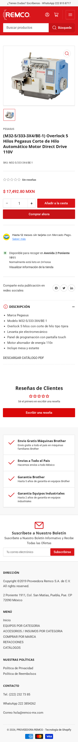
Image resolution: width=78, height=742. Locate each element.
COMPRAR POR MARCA (19, 637)
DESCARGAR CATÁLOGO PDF (23, 358)
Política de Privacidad (18, 668)
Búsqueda (65, 28)
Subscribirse (62, 552)
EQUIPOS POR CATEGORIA (21, 626)
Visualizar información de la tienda (31, 267)
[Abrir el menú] (70, 14)
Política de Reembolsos (19, 674)
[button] (12, 179)
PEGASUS (8, 129)
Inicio (7, 620)
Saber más (19, 239)
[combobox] (39, 27)
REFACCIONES (13, 642)
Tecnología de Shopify (58, 729)
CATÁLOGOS (12, 648)
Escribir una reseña (39, 413)
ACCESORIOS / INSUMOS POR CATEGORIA (33, 631)
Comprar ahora (39, 214)
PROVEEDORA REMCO (30, 729)
